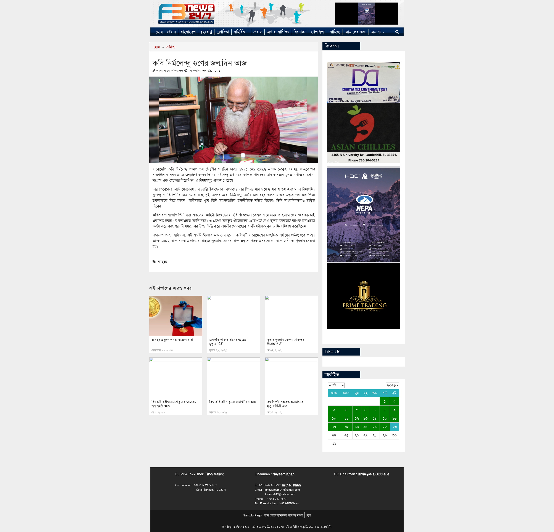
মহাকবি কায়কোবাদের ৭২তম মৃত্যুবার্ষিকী (227, 342)
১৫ (385, 418)
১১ (346, 418)
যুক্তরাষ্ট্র (206, 32)
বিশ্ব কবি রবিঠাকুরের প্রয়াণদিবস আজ (232, 402)
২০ (365, 426)
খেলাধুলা (318, 32)
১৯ (357, 426)
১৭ (334, 426)
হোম (159, 32)
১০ (334, 418)
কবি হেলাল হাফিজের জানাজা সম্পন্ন (283, 515)
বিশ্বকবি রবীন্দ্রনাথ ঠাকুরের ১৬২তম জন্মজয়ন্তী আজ (173, 404)
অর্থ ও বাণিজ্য (278, 32)
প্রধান (171, 32)
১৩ (365, 418)
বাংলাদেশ (188, 32)
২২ (385, 426)
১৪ (375, 418)
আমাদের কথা (355, 32)
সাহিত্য (334, 32)
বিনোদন (300, 32)
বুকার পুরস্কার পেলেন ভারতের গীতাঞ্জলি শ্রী (285, 342)
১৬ (394, 418)
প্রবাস (257, 32)
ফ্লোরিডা (223, 32)
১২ (357, 418)
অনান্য (376, 32)
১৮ (346, 426)
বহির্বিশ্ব (240, 32)
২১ (375, 426)
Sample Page (252, 515)
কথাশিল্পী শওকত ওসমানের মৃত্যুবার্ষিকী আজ (285, 404)
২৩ (394, 426)
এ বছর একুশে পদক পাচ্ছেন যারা (172, 340)
